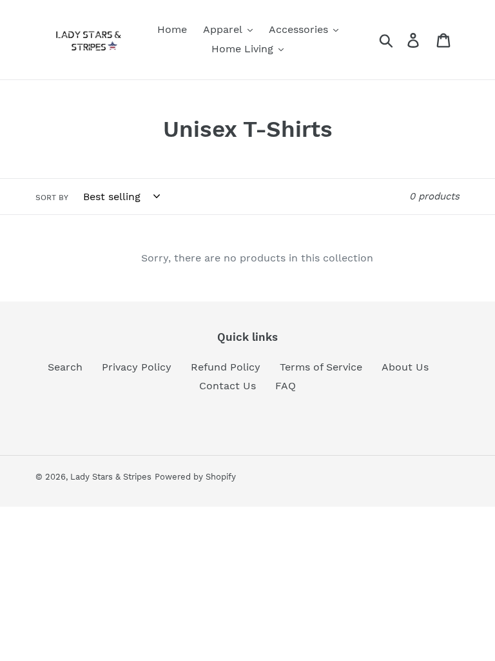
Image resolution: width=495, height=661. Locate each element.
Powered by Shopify (195, 477)
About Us (405, 367)
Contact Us (227, 386)
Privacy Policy (136, 367)
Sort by (51, 197)
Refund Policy (225, 367)
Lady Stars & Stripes (110, 477)
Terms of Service (321, 367)
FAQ (285, 386)
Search (65, 367)
